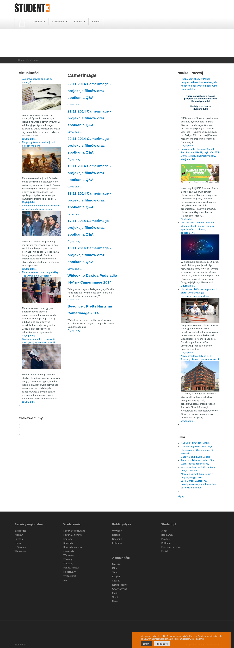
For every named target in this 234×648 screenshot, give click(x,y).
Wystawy (68, 563)
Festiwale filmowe (73, 534)
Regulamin (167, 534)
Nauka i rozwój (120, 584)
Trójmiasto (20, 547)
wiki (65, 580)
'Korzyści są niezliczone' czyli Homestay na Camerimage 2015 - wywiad (199, 450)
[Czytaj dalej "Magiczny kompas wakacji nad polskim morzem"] (41, 160)
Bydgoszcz (20, 530)
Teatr (115, 572)
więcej (180, 496)
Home (21, 60)
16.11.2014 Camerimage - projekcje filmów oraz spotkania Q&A (89, 255)
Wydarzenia (69, 575)
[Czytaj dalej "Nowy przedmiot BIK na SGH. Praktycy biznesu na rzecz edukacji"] (200, 376)
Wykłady (67, 559)
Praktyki (165, 539)
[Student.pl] (32, 9)
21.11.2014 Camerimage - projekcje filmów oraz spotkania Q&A (89, 118)
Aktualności (58, 21)
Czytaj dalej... (74, 104)
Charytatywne (119, 588)
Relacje (116, 534)
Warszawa (20, 551)
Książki (116, 576)
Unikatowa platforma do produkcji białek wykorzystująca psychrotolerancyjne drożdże (199, 292)
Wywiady (117, 530)
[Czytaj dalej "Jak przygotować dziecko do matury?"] (41, 97)
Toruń (18, 543)
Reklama (166, 543)
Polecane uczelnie (171, 547)
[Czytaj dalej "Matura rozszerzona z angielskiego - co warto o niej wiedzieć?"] (41, 290)
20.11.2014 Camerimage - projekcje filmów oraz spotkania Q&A (89, 145)
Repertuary (69, 571)
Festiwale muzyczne (74, 530)
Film (114, 568)
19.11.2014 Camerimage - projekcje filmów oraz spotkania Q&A (89, 173)
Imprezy (67, 539)
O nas (164, 530)
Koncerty (68, 543)
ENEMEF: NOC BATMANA (195, 443)
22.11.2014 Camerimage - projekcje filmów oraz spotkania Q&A (89, 91)
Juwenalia (68, 551)
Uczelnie (38, 21)
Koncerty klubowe (73, 547)
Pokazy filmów (71, 567)
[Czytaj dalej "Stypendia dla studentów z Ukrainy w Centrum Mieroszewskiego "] (41, 223)
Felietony (117, 543)
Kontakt (96, 21)
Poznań (19, 539)
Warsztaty (68, 555)
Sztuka (116, 580)
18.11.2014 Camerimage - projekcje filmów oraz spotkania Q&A (89, 200)
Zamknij (146, 644)
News (115, 601)
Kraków (19, 534)
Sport (115, 597)
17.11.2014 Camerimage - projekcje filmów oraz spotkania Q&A (89, 227)
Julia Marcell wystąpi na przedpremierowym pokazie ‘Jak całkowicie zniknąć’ (198, 484)
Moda (115, 593)
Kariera (78, 21)
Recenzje (117, 539)
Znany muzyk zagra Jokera (195, 456)
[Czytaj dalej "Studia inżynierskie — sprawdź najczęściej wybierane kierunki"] (41, 356)
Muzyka (116, 564)
